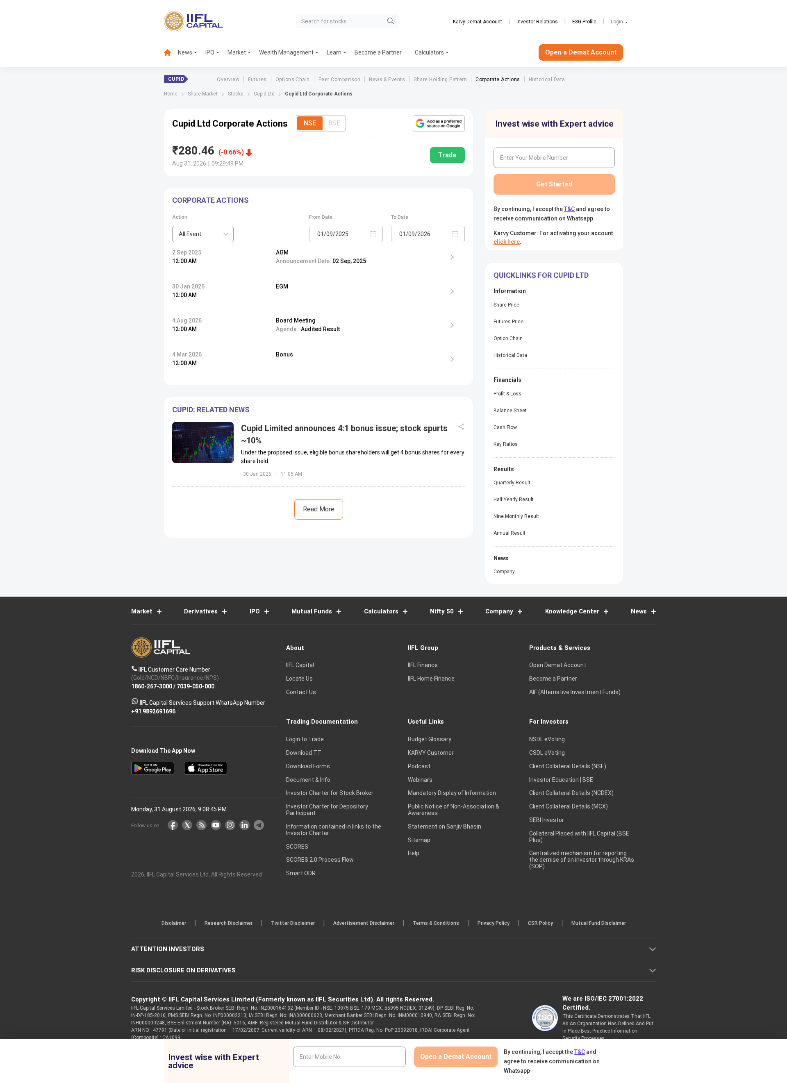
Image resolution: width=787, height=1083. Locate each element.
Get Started (554, 184)
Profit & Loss (507, 394)
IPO (209, 52)
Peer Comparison (339, 79)
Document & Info (308, 779)
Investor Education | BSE (561, 779)
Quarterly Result (512, 483)
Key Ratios (506, 444)
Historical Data (547, 79)
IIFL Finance (423, 665)
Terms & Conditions (436, 923)
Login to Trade (305, 739)
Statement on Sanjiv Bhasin (444, 826)
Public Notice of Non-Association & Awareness (453, 809)
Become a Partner (378, 52)
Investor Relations (537, 22)
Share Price (506, 305)
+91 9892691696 (153, 711)
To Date (399, 217)
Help (413, 853)
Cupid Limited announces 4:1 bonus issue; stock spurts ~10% (344, 434)
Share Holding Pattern (440, 79)
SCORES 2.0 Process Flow (320, 859)
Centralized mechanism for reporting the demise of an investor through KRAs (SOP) (581, 860)
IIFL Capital (300, 665)
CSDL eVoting (547, 752)
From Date (320, 217)
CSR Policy (540, 923)
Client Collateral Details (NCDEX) (571, 793)
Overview (228, 79)
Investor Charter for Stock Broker (329, 793)
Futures (257, 79)
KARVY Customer (431, 752)
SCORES (297, 846)
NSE (310, 123)
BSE (334, 123)
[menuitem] (171, 52)
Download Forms (308, 766)
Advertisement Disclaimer (363, 923)
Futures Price (508, 322)
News (185, 52)
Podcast (419, 766)
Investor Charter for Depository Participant (327, 809)
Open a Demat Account (580, 52)
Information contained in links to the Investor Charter (333, 829)
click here (507, 241)
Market (236, 52)
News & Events (387, 79)
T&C (569, 209)
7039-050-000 (195, 686)
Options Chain (292, 79)
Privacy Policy (494, 923)
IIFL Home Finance (431, 678)
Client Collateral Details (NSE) (567, 766)
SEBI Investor (546, 820)
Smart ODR (301, 873)
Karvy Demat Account (477, 22)
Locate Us (299, 678)
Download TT (303, 752)
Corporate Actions (497, 79)
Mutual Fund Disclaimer (598, 923)
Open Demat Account (557, 665)
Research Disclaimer (228, 923)
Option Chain (508, 338)
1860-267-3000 (151, 686)
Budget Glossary (429, 739)
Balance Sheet (510, 410)
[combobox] (203, 234)
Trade (447, 155)
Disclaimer (173, 923)
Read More (318, 509)
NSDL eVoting (547, 739)
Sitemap (419, 840)
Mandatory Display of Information (452, 793)
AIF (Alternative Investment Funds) (575, 692)
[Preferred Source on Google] (439, 123)
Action (179, 217)
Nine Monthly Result (516, 516)
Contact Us (301, 692)
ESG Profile (584, 22)
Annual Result (509, 533)
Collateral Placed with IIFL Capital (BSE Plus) (579, 836)
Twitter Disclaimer (293, 923)
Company (504, 571)
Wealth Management (286, 52)
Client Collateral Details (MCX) (568, 806)
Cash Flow (505, 427)
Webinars (420, 779)
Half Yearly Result (514, 499)
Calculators (429, 52)
